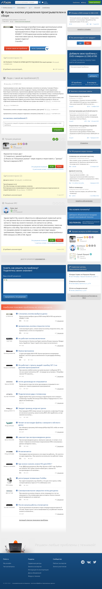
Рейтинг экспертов (59, 563)
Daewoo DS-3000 (9, 384)
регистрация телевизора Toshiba (32, 478)
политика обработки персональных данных (43, 583)
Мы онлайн (7, 563)
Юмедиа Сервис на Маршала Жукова (82, 274)
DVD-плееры (21, 7)
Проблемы (76, 2)
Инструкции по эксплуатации (38, 570)
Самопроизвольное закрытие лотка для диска (38, 490)
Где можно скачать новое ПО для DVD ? (35, 464)
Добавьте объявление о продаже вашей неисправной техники (83, 215)
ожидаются (40, 259)
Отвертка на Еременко (77, 281)
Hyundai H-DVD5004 (9, 396)
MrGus (48, 109)
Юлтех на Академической (78, 288)
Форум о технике (34, 576)
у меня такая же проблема (16, 48)
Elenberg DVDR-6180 (9, 353)
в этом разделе (46, 2)
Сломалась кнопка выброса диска (32, 314)
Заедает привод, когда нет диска (32, 408)
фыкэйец (8, 84)
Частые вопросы (9, 566)
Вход (84, 2)
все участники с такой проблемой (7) (15, 118)
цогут (7, 105)
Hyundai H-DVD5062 (9, 507)
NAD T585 (9, 341)
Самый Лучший (83, 254)
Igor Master (21, 190)
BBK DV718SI (9, 493)
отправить (58, 130)
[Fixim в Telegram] (83, 562)
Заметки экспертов (34, 566)
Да (52, 166)
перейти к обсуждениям (84, 201)
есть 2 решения (38, 48)
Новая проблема (94, 2)
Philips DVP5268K (9, 454)
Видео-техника (7, 7)
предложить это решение (15, 297)
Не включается (24, 451)
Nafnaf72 (48, 101)
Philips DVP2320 (9, 425)
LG (29, 7)
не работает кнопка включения (31, 338)
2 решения (60, 321)
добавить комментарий (13, 195)
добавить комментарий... (14, 69)
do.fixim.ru (75, 222)
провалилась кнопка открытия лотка (34, 326)
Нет (60, 166)
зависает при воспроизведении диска (34, 437)
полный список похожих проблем (33, 520)
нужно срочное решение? (22, 21)
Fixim (7, 2)
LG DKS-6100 (9, 316)
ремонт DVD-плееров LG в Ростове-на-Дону (84, 297)
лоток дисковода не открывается (32, 381)
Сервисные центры (34, 563)
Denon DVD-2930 (9, 440)
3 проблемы (46, 7)
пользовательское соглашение (21, 583)
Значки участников (59, 566)
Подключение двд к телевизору (32, 394)
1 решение (59, 333)
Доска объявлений (34, 573)
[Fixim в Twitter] (94, 562)
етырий (56, 62)
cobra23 (48, 113)
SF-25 (11, 21)
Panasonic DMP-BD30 (9, 367)
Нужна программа (26, 351)
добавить (93, 76)
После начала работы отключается (33, 505)
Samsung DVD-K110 (9, 411)
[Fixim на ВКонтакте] (89, 562)
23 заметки (84, 143)
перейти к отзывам (84, 29)
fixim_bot (14, 208)
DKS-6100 (37, 7)
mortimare (81, 246)
